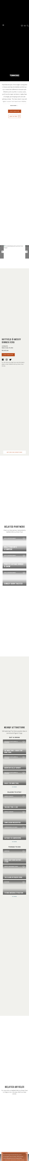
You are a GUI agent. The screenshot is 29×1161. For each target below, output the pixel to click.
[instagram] (7, 360)
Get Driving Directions (14, 452)
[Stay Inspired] (25, 26)
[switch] (14, 116)
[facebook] (3, 360)
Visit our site (14, 111)
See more (14, 841)
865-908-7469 (5, 350)
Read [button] (13, 105)
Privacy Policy (18, 1158)
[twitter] (10, 360)
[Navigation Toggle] (3, 25)
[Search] (28, 26)
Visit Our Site (8, 354)
